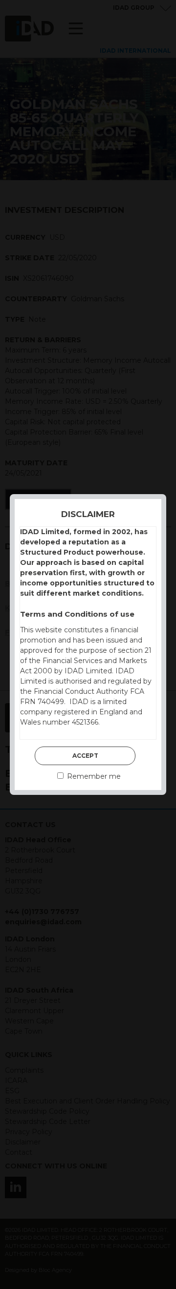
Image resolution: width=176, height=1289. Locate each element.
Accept (85, 755)
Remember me (93, 776)
